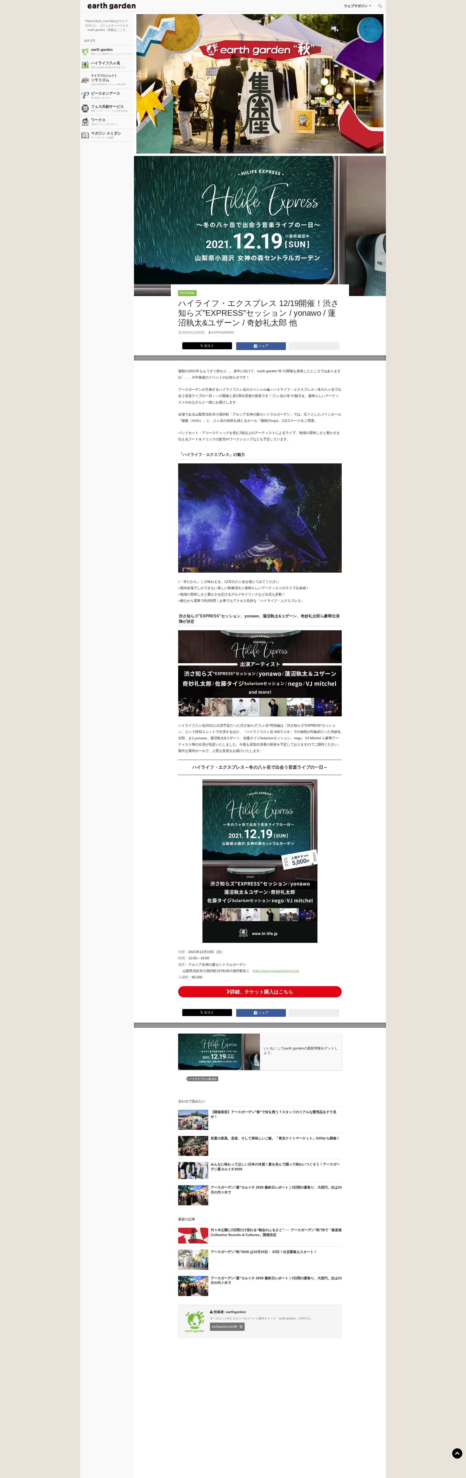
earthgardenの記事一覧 (227, 1326)
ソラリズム (108, 80)
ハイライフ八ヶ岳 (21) (203, 1078)
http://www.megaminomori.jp (276, 971)
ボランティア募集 (382, 1468)
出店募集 (235, 1468)
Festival (187, 293)
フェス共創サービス (109, 108)
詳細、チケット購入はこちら (261, 991)
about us (87, 1468)
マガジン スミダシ (106, 135)
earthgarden (223, 332)
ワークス (104, 122)
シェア (263, 346)
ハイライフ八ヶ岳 (108, 65)
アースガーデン (111, 6)
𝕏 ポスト (207, 346)
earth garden (111, 51)
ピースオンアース (105, 95)
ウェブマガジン (356, 6)
